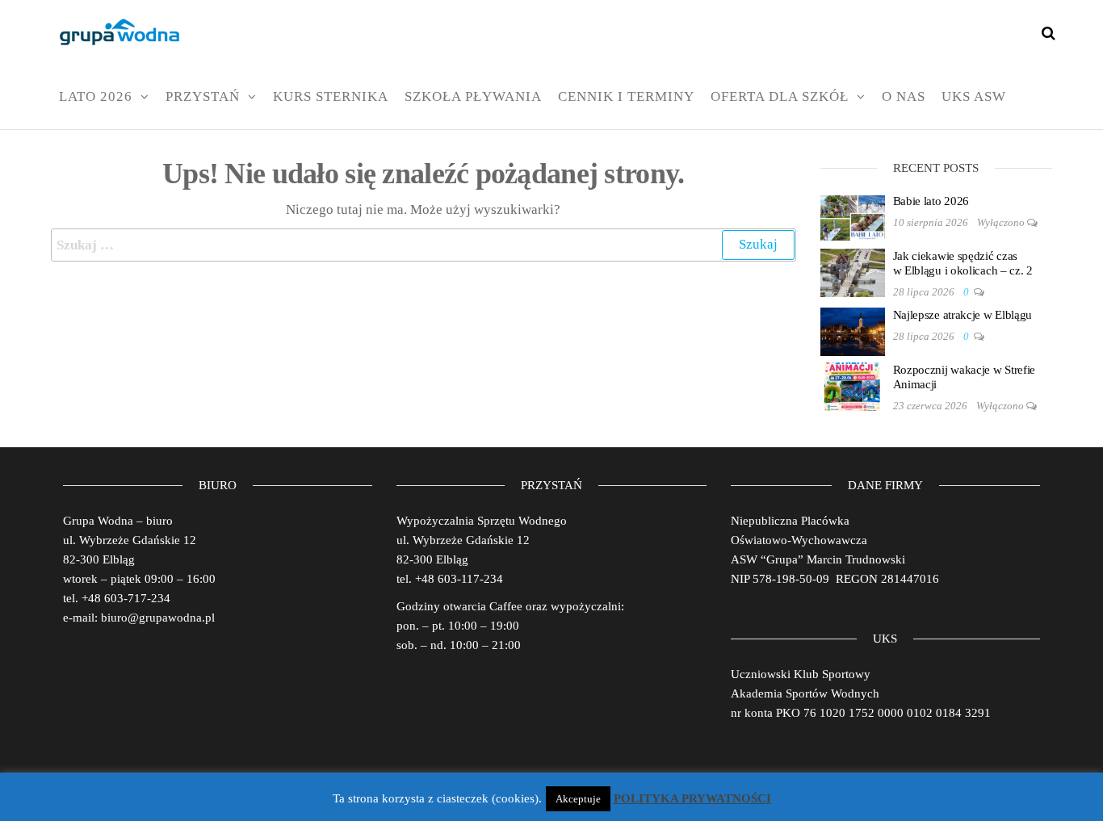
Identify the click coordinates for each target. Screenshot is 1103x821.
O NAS (903, 96)
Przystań (203, 96)
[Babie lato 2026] (852, 216)
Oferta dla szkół (780, 96)
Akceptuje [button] (578, 799)
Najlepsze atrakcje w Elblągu (963, 314)
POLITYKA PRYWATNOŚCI (692, 798)
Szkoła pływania (473, 96)
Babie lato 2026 (931, 201)
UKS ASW (974, 96)
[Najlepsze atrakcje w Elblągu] (852, 330)
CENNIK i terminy (626, 96)
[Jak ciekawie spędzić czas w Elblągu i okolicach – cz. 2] (852, 271)
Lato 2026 (95, 96)
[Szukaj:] (423, 245)
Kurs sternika (330, 96)
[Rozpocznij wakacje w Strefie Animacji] (852, 385)
